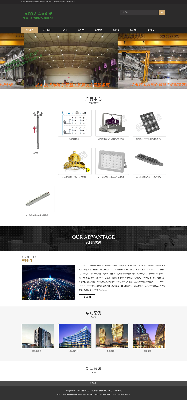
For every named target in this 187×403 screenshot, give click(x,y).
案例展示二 (111, 351)
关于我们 (47, 30)
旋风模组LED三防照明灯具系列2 (148, 139)
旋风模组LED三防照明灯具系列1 (111, 139)
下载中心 (116, 30)
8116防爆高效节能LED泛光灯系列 (111, 177)
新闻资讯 (81, 30)
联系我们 (133, 30)
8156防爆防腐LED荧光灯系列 (36, 215)
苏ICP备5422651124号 (114, 391)
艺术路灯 (36, 153)
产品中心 (64, 30)
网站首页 (29, 30)
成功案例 (98, 30)
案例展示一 (148, 351)
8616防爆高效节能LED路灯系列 (148, 177)
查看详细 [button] (87, 297)
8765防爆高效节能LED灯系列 (74, 177)
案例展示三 (73, 351)
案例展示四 (36, 351)
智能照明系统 (74, 139)
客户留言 (150, 30)
